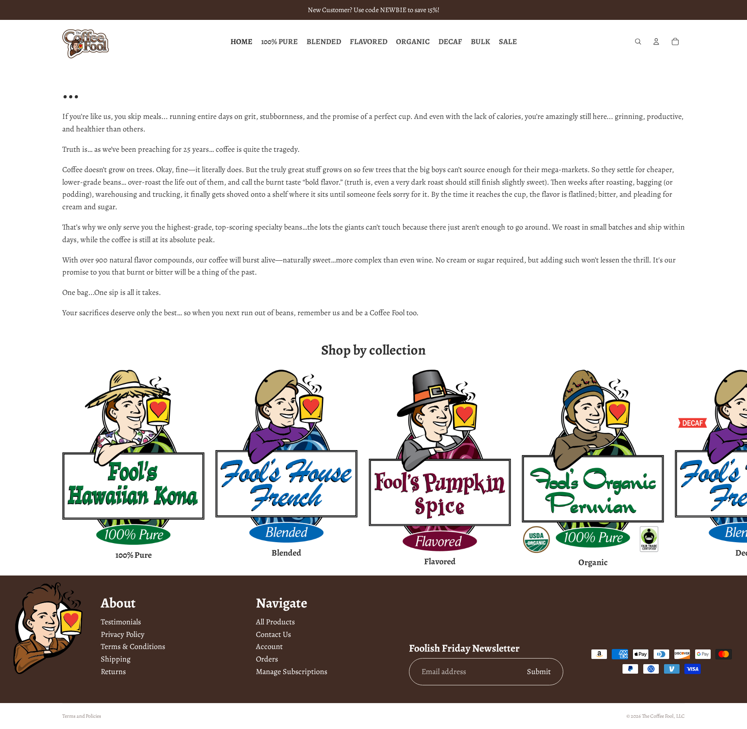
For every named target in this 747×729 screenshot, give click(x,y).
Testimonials (121, 622)
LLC (680, 716)
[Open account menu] (656, 41)
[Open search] (638, 41)
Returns (113, 671)
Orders (267, 659)
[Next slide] (674, 469)
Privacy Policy (122, 634)
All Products (275, 622)
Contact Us (273, 634)
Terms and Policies (81, 716)
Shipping (116, 659)
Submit (539, 671)
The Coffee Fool (658, 716)
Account (269, 646)
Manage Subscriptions (291, 671)
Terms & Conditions (133, 646)
